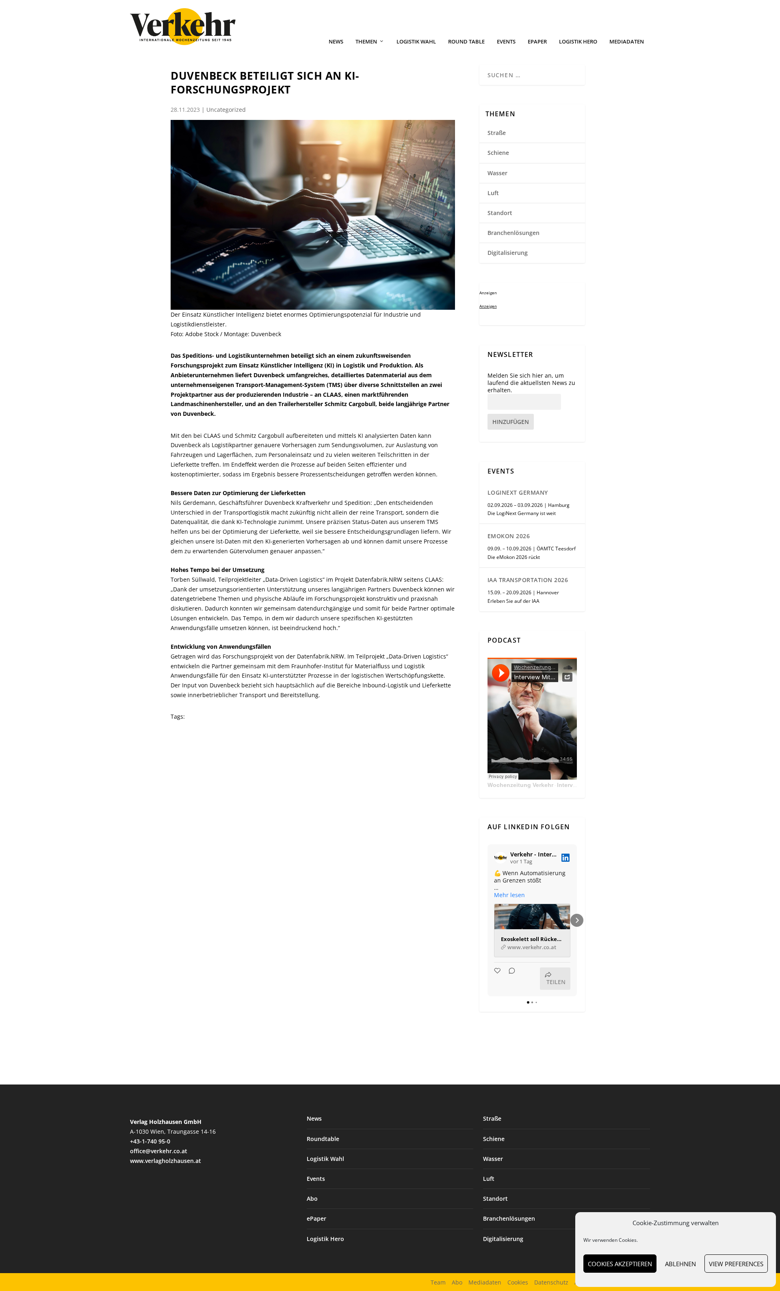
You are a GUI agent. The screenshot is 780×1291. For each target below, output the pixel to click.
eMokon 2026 (509, 536)
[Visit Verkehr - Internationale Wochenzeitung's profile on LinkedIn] (500, 857)
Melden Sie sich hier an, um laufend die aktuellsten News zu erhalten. (531, 383)
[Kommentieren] (509, 978)
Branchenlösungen (514, 233)
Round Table (466, 41)
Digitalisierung (508, 252)
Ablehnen (680, 1264)
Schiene (498, 152)
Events (506, 41)
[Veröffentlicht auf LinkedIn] (565, 858)
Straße (497, 133)
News (336, 41)
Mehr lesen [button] (509, 895)
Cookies (517, 1282)
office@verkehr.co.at (158, 1151)
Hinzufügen (510, 422)
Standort (500, 213)
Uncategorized (226, 109)
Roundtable (323, 1139)
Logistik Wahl (416, 41)
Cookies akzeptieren (620, 1264)
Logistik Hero (578, 41)
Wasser (497, 173)
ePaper (537, 41)
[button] (487, 920)
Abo (312, 1198)
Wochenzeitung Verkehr (520, 785)
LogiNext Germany (518, 492)
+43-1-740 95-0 (150, 1141)
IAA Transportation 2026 (528, 580)
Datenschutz (551, 1282)
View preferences (736, 1264)
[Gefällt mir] (498, 978)
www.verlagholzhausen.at (165, 1161)
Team (438, 1282)
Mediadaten (626, 41)
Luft (493, 193)
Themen (366, 41)
